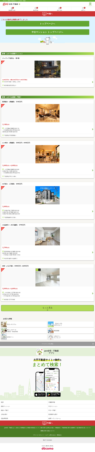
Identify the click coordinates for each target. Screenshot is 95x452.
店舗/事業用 (4, 418)
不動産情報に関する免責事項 (68, 427)
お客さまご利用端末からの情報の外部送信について (27, 427)
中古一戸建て (52, 410)
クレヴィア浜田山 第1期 (10, 58)
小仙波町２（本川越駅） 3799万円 (13, 225)
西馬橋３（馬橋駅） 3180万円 (12, 102)
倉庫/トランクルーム (54, 418)
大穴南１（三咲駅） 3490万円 (12, 184)
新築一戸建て (5, 410)
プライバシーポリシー (38, 435)
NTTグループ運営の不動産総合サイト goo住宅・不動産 (14, 0)
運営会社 (59, 435)
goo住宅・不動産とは (9, 427)
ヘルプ (46, 435)
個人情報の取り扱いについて (83, 427)
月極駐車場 (51, 402)
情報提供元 (57, 427)
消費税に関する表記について (47, 430)
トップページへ (47, 23)
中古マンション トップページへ (47, 32)
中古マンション (53, 406)
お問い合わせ (52, 435)
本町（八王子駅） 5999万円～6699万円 (15, 266)
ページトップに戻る (47, 344)
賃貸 (2, 402)
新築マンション (5, 406)
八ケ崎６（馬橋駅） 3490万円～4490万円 (16, 143)
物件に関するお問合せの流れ (47, 427)
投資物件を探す (53, 414)
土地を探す (4, 414)
